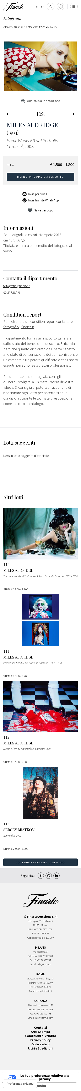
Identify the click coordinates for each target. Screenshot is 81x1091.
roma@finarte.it (44, 991)
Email (33, 964)
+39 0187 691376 (45, 1009)
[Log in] (60, 6)
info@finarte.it (44, 964)
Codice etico (40, 1044)
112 (6, 737)
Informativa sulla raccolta (25, 1086)
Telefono (32, 956)
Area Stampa (40, 1031)
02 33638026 (12, 292)
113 (6, 824)
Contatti (40, 1027)
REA (34, 933)
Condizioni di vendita (40, 1036)
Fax (31, 960)
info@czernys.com (44, 1017)
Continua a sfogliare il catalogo (40, 862)
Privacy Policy (40, 1040)
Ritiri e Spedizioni (40, 1048)
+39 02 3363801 (45, 956)
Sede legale (33, 921)
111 (6, 651)
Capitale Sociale (35, 937)
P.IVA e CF (33, 929)
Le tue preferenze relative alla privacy (44, 1077)
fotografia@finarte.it (16, 286)
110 (6, 564)
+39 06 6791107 (45, 982)
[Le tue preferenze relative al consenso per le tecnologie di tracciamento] (20, 1084)
